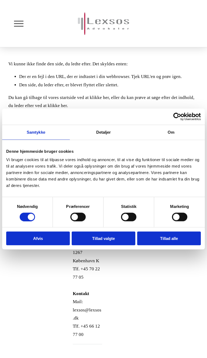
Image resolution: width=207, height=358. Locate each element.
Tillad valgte (103, 238)
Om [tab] (171, 132)
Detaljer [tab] (103, 132)
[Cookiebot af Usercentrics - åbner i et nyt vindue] (177, 116)
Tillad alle (169, 238)
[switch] (78, 216)
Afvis (38, 238)
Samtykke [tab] (36, 132)
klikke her (99, 97)
